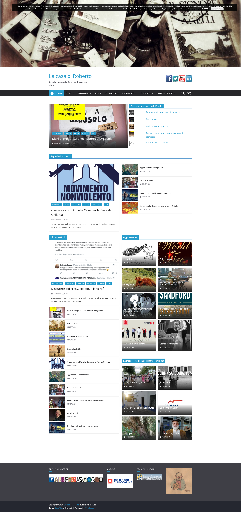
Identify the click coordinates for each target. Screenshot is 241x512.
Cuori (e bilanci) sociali (134, 343)
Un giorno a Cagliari (169, 408)
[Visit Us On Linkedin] (188, 77)
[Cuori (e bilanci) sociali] (139, 332)
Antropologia (57, 283)
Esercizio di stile (74, 349)
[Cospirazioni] (57, 415)
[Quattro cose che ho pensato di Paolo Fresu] (57, 402)
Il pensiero (96, 132)
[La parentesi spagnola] (139, 378)
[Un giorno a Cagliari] (175, 403)
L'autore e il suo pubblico (158, 142)
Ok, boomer (151, 119)
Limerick (128, 259)
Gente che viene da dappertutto (139, 408)
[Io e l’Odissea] (88, 105)
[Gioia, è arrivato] (130, 182)
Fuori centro (165, 382)
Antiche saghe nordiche (157, 126)
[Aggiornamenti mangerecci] (130, 169)
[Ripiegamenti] (139, 280)
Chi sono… (146, 93)
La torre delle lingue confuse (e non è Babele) (159, 206)
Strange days (111, 93)
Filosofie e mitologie (81, 132)
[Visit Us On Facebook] (168, 77)
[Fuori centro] (175, 378)
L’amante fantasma (169, 343)
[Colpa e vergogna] (175, 254)
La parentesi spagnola (134, 382)
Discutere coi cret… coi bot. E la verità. (78, 289)
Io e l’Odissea (61, 138)
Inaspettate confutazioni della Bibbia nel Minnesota (174, 310)
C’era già (128, 433)
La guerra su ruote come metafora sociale (171, 283)
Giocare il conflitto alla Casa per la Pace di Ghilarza (81, 212)
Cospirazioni (72, 413)
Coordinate (128, 93)
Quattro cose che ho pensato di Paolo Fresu (85, 400)
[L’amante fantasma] (175, 335)
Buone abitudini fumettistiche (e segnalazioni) (138, 310)
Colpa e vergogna (168, 259)
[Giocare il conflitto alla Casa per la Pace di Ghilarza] (84, 182)
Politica (86, 205)
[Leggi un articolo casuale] (189, 93)
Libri (105, 132)
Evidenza (68, 132)
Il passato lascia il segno (77, 336)
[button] (72, 93)
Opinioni (101, 283)
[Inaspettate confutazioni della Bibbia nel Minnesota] (175, 305)
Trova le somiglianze (169, 433)
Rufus (67, 143)
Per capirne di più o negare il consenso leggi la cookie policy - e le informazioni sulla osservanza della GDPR (172, 9)
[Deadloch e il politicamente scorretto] (130, 195)
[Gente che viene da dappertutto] (139, 403)
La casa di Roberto (70, 76)
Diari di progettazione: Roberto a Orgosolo (85, 310)
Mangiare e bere (165, 93)
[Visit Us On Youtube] (182, 77)
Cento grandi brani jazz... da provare (163, 112)
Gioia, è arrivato (146, 180)
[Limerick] (139, 254)
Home (59, 93)
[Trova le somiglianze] (175, 428)
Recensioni (83, 93)
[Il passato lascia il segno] (57, 338)
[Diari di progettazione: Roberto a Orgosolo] (57, 312)
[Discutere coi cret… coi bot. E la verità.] (84, 260)
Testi (68, 93)
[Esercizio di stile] (57, 351)
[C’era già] (139, 428)
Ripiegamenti (130, 284)
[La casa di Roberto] (120, 1)
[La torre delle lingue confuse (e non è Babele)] (130, 208)
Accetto (217, 9)
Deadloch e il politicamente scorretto (155, 193)
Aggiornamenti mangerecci (151, 167)
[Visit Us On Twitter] (175, 77)
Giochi (98, 93)
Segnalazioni (96, 205)
